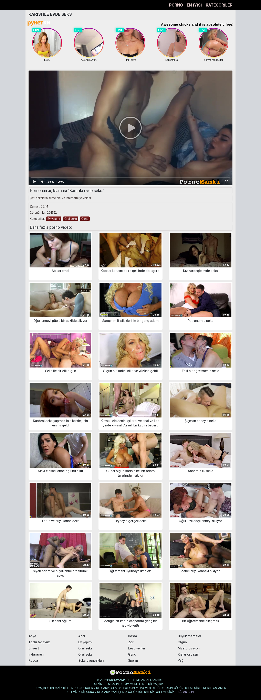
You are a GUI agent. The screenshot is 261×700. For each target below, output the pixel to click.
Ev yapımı (54, 219)
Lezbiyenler (136, 648)
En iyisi (194, 5)
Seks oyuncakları (91, 660)
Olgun (182, 642)
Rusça (33, 660)
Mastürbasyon (189, 648)
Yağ (181, 660)
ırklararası (36, 654)
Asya (32, 636)
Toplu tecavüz (39, 642)
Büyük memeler (189, 636)
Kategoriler (219, 5)
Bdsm (132, 636)
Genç (84, 219)
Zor (131, 642)
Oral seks (70, 219)
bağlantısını (185, 691)
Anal (81, 636)
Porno (176, 5)
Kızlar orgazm (188, 654)
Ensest (34, 648)
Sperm (133, 660)
